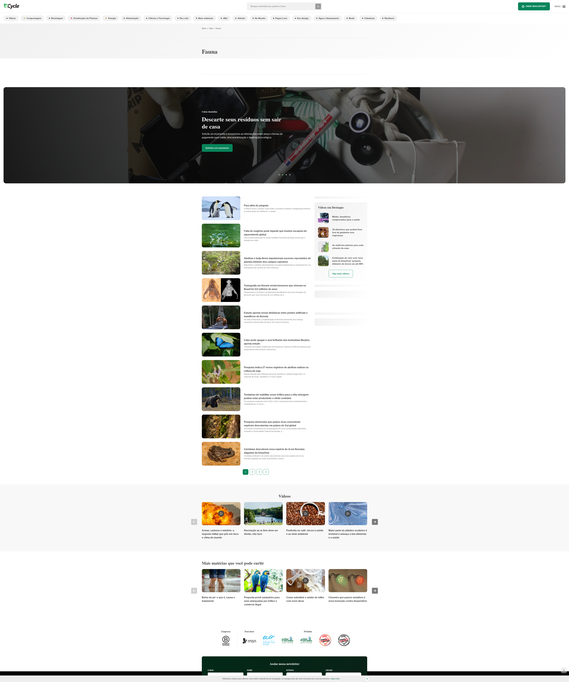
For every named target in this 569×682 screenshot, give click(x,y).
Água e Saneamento (329, 18)
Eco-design (303, 18)
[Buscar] (318, 6)
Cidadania (369, 18)
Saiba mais (335, 679)
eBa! (225, 18)
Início (204, 28)
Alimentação (132, 18)
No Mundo (260, 18)
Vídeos (12, 18)
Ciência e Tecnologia (159, 18)
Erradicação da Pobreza (86, 18)
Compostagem (34, 18)
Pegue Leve (281, 18)
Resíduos (389, 18)
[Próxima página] (266, 472)
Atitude (241, 18)
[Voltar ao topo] (564, 670)
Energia (112, 18)
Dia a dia (184, 18)
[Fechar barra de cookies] (367, 679)
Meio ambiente (205, 18)
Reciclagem (57, 18)
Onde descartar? (536, 6)
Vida (211, 28)
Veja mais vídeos (340, 273)
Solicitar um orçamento (217, 148)
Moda (351, 18)
